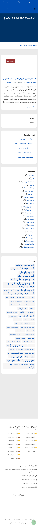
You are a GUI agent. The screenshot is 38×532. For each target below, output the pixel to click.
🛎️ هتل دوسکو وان (14, 440)
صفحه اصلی (32, 2)
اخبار (32, 178)
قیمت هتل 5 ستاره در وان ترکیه (27, 327)
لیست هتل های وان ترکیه (15, 334)
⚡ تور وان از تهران (31, 440)
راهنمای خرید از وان (13, 316)
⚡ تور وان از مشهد (31, 444)
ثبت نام (6, 9)
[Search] (6, 122)
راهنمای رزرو (30, 203)
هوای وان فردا (15, 356)
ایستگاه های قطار (29, 188)
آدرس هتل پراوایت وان (26, 148)
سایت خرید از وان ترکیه (29, 323)
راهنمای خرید (30, 200)
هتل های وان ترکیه (16, 345)
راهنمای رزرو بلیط (29, 207)
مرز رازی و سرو (20, 338)
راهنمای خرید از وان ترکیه (29, 320)
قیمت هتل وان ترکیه (20, 331)
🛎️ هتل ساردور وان (14, 454)
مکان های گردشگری (28, 247)
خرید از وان (22, 308)
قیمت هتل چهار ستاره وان (28, 334)
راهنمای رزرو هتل (29, 213)
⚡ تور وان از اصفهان (30, 447)
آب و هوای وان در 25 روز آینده (19, 293)
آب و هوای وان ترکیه (22, 279)
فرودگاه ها (31, 232)
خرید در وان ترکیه (12, 312)
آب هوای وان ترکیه (25, 265)
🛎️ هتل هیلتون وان (14, 447)
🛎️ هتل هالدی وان (14, 433)
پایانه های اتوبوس (28, 197)
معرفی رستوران (29, 241)
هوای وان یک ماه (25, 360)
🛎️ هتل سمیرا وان (14, 451)
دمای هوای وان (26, 315)
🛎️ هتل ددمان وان (14, 458)
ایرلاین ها (31, 185)
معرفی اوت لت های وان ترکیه (24, 143)
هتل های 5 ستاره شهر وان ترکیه (13, 342)
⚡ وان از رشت (32, 451)
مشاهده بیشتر (31, 107)
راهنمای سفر (23, 45)
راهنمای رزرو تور (29, 210)
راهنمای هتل (30, 222)
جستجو (32, 118)
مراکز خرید (31, 235)
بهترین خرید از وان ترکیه (29, 301)
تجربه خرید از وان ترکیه (15, 305)
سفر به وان (18, 323)
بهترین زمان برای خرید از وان (16, 301)
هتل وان (11, 349)
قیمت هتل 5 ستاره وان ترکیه (13, 327)
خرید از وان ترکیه (27, 312)
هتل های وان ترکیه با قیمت (25, 349)
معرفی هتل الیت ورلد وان (25, 157)
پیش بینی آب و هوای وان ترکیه (21, 366)
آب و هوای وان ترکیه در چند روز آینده (21, 285)
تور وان (32, 308)
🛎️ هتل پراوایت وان (14, 444)
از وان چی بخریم (30, 297)
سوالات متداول (29, 228)
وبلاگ (24, 2)
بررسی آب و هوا (29, 191)
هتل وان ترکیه (29, 353)
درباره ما (18, 2)
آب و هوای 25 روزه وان (22, 268)
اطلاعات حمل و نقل (28, 182)
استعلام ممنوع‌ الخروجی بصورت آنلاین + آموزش (19, 78)
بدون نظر (9, 82)
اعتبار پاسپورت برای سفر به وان (15, 297)
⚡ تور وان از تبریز (31, 437)
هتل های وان (31, 346)
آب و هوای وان (26, 272)
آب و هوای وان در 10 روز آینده (19, 290)
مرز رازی (30, 338)
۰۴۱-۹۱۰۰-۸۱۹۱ (6, 2)
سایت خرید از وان (17, 320)
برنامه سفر (31, 194)
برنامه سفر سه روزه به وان (25, 153)
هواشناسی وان (15, 353)
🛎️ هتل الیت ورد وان (13, 437)
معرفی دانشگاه (29, 238)
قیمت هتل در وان (30, 331)
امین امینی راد (31, 82)
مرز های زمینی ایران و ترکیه (28, 342)
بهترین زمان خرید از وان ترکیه (28, 305)
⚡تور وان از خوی (31, 433)
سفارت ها (31, 225)
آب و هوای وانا (26, 276)
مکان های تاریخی (29, 244)
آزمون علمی (30, 175)
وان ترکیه (11, 360)
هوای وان (29, 356)
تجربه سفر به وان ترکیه (26, 139)
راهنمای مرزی (30, 219)
